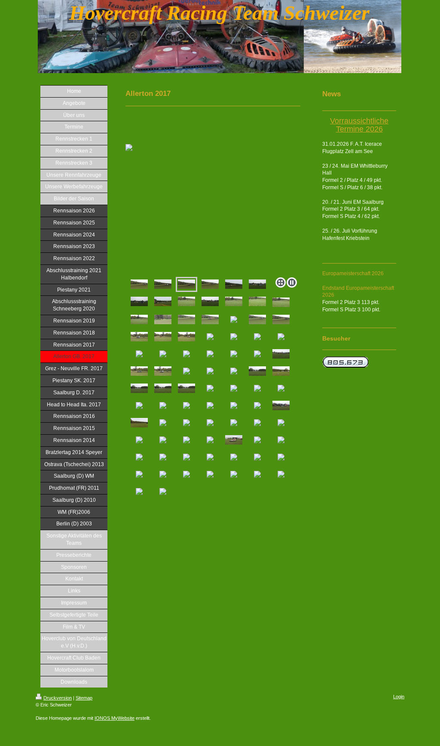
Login (398, 696)
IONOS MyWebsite (114, 718)
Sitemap (84, 697)
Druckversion (57, 697)
